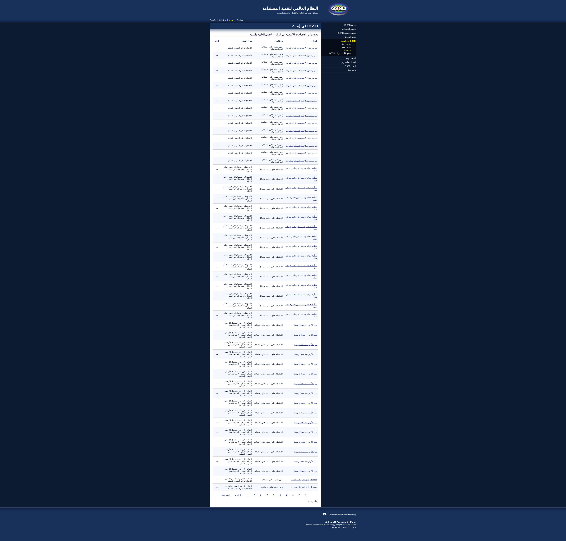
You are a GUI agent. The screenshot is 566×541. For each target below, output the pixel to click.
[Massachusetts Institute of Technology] (283, 514)
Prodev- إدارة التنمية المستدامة (304, 480)
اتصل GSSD (350, 66)
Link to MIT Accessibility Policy (340, 522)
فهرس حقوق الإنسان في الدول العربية (301, 48)
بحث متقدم (346, 47)
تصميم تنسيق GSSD (347, 33)
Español (213, 20)
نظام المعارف (350, 37)
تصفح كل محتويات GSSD (340, 53)
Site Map (351, 70)
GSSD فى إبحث (348, 41)
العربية (231, 20)
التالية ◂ (238, 495)
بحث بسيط (346, 44)
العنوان (314, 41)
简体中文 (222, 20)
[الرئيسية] (338, 9)
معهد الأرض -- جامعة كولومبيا (305, 325)
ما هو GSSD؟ (350, 25)
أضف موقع (351, 58)
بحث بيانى (347, 50)
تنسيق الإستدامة (349, 29)
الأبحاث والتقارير (349, 62)
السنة (217, 41)
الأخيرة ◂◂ (226, 495)
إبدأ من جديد (313, 501)
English (240, 20)
